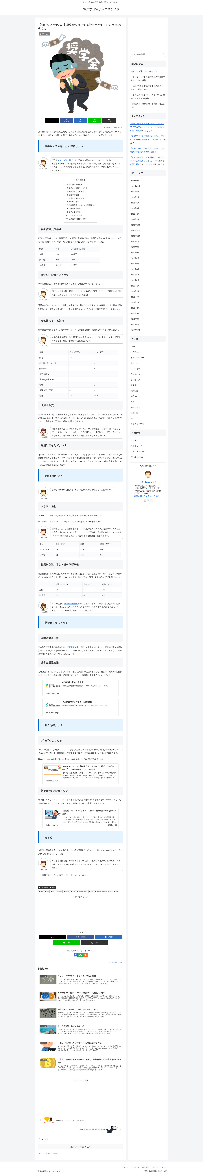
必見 (92, 891)
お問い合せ (145, 1167)
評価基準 (70, 647)
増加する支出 (74, 195)
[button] (109, 120)
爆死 (117, 891)
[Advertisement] (80, 913)
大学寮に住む (74, 202)
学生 (74, 891)
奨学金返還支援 (75, 212)
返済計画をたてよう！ (77, 198)
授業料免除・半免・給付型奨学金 (81, 205)
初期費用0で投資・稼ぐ (78, 219)
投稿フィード (136, 446)
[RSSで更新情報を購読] (85, 955)
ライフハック (44, 887)
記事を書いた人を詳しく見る (146, 496)
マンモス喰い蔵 (64, 160)
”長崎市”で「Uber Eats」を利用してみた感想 (148, 105)
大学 (53, 891)
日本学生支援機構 (102, 891)
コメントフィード (138, 451)
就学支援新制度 (71, 604)
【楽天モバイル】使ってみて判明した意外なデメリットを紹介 (148, 96)
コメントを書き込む (80, 1146)
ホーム (126, 1167)
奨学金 (54, 887)
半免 (47, 891)
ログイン (134, 440)
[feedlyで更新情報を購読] (80, 955)
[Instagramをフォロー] (76, 955)
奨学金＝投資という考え (78, 188)
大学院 (60, 891)
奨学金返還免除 (75, 208)
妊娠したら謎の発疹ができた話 (144, 71)
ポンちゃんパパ (148, 482)
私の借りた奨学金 (75, 185)
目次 (77, 180)
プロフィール (134, 1167)
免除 (41, 891)
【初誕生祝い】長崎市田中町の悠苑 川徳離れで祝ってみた (147, 87)
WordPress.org (137, 457)
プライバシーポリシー (158, 1167)
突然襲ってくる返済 (76, 191)
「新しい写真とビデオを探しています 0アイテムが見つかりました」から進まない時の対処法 (147, 127)
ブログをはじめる (75, 215)
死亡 (111, 891)
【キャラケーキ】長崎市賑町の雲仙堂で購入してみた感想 (148, 78)
